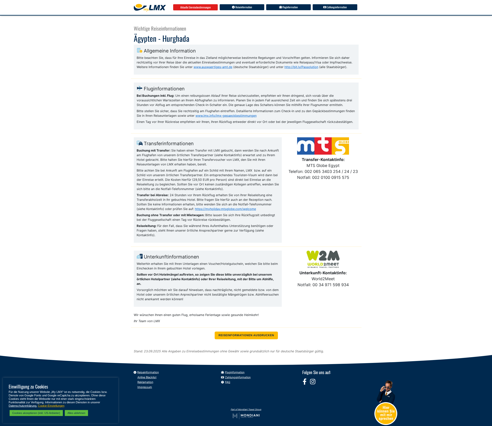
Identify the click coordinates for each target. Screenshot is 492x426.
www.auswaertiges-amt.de (213, 67)
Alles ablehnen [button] (76, 412)
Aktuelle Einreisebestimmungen (195, 7)
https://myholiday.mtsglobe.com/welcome (225, 209)
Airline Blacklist (146, 377)
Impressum (144, 387)
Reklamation (145, 382)
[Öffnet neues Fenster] (304, 381)
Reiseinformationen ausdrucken (246, 335)
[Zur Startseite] (150, 8)
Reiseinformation (243, 7)
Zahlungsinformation (336, 7)
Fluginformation (290, 7)
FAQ (227, 382)
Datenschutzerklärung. (23, 405)
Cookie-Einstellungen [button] (51, 405)
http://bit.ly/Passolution (301, 67)
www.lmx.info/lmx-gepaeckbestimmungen (226, 116)
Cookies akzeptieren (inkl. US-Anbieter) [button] (36, 412)
